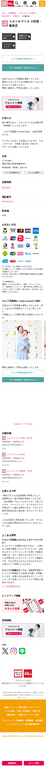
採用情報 (29, 720)
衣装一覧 (36, 711)
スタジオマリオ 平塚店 (16, 454)
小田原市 (15, 16)
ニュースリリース (15, 724)
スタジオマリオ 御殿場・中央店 (19, 471)
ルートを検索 (33, 173)
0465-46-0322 (8, 201)
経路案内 (12, 763)
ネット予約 (34, 763)
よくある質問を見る (11, 586)
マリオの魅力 (9, 711)
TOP (3, 13)
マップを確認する (12, 173)
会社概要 (39, 720)
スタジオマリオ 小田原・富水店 (19, 438)
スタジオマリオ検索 (27, 13)
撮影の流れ (11, 714)
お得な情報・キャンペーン (28, 707)
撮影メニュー (10, 707)
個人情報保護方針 (32, 724)
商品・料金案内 (24, 711)
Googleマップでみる (23, 424)
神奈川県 (5, 16)
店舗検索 (12, 13)
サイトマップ (8, 720)
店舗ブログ (23, 714)
